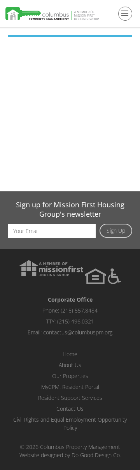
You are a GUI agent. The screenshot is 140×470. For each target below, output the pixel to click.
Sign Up (116, 230)
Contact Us (70, 408)
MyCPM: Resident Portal (70, 386)
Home (70, 354)
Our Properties (70, 376)
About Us (70, 365)
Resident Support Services (70, 397)
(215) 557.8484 (79, 310)
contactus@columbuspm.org (77, 332)
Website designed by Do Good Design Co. (70, 455)
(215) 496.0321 (75, 321)
